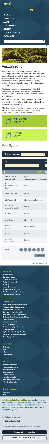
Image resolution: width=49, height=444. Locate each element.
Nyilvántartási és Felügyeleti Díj (13, 332)
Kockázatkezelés (9, 324)
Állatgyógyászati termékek (12, 309)
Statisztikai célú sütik (13, 417)
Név (5, 172)
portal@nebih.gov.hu (20, 110)
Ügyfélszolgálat (8, 374)
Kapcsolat (7, 361)
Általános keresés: (12, 154)
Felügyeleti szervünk (10, 282)
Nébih (13, 3)
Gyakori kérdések (10, 389)
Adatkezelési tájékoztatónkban (14, 400)
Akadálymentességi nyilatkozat (13, 292)
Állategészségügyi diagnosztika (13, 307)
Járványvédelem (9, 319)
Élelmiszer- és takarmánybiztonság (15, 314)
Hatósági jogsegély (9, 377)
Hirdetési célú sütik (12, 421)
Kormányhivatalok (9, 369)
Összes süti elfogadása (24, 432)
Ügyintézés (7, 344)
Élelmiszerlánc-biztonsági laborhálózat (16, 317)
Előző (7, 249)
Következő (40, 255)
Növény (5, 352)
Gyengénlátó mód (32, 10)
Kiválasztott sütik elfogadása (24, 437)
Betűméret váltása (45, 46)
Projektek (6, 284)
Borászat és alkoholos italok (12, 312)
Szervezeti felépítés (9, 277)
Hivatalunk (7, 271)
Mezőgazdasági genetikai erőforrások (16, 327)
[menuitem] (24, 15)
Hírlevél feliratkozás (10, 382)
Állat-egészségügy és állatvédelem (15, 304)
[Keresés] (43, 41)
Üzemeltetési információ (11, 294)
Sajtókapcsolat (8, 372)
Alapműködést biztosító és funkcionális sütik (22, 426)
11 (43, 249)
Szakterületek (8, 301)
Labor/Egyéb (7, 354)
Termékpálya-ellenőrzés (11, 337)
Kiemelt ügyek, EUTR (10, 322)
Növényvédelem (8, 329)
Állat (4, 349)
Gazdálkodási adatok (10, 279)
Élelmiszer (6, 347)
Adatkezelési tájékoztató (11, 289)
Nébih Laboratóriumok (10, 367)
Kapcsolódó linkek (9, 287)
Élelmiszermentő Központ (11, 379)
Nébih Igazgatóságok (10, 364)
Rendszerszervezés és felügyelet (14, 334)
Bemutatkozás (8, 274)
